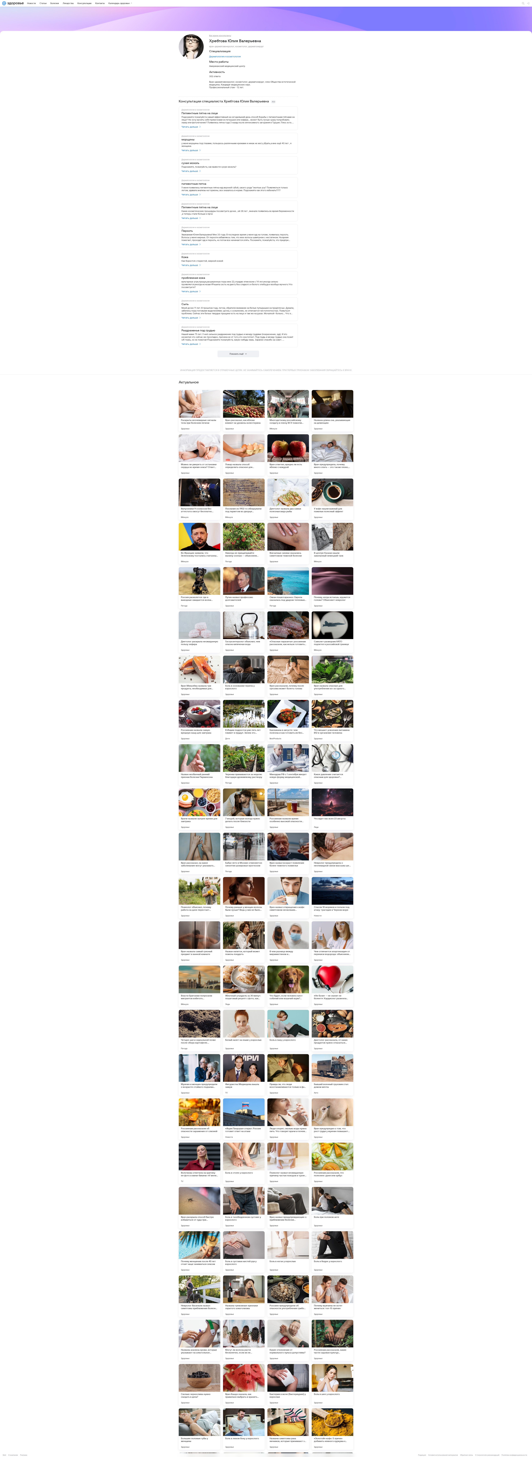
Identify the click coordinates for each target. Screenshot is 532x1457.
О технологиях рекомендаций (487, 1455)
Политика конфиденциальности (514, 1455)
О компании (13, 1455)
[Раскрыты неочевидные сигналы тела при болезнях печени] (199, 411)
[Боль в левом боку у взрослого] (244, 1429)
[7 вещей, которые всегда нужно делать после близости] (244, 809)
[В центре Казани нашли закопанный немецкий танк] (332, 543)
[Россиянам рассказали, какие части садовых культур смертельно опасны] (332, 1340)
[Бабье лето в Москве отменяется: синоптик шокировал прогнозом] (244, 853)
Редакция (422, 1455)
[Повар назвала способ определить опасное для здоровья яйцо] (244, 455)
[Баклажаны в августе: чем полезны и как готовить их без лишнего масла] (288, 720)
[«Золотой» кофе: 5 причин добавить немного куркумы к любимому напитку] (332, 1429)
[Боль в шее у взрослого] (332, 1385)
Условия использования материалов (443, 1455)
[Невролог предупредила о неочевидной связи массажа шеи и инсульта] (332, 853)
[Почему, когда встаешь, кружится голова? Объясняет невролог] (332, 588)
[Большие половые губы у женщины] (199, 1429)
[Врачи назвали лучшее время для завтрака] (199, 809)
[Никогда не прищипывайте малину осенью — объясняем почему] (244, 543)
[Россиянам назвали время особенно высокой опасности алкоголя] (288, 809)
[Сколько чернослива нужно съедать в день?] (199, 1385)
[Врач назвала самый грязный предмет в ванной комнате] (199, 942)
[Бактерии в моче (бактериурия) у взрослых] (288, 1385)
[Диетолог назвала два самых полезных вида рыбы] (288, 499)
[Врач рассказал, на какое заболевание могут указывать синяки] (199, 853)
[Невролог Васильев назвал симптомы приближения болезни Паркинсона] (199, 1296)
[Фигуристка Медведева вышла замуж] (244, 1075)
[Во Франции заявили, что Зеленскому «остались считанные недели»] (199, 543)
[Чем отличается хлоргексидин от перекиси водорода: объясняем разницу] (332, 942)
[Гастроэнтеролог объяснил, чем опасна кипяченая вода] (244, 632)
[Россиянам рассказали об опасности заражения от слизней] (199, 1119)
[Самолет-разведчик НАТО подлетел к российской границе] (332, 632)
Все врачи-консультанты (220, 35)
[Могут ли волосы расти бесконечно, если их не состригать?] (244, 1340)
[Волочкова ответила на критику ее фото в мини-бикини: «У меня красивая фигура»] (199, 1163)
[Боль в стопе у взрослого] (244, 1163)
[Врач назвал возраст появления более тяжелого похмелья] (288, 853)
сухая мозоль (190, 163)
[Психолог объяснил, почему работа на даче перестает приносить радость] (199, 898)
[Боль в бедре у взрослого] (332, 1252)
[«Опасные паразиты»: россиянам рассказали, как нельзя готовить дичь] (288, 632)
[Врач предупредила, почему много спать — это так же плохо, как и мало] (332, 455)
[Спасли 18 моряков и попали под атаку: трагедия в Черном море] (332, 898)
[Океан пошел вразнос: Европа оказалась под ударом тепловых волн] (288, 588)
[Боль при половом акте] (332, 1207)
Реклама (23, 1455)
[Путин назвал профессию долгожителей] (244, 588)
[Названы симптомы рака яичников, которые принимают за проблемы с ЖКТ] (288, 1429)
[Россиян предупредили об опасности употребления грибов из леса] (288, 1296)
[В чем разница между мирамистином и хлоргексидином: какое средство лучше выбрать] (288, 942)
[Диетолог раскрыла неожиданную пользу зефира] (199, 632)
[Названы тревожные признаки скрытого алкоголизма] (244, 1296)
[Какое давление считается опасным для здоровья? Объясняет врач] (332, 765)
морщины (188, 139)
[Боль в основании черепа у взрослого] (244, 676)
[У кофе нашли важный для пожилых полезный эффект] (332, 499)
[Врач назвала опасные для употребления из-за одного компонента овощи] (332, 676)
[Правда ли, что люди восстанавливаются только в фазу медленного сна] (288, 1075)
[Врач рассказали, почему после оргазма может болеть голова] (288, 676)
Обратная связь (466, 1455)
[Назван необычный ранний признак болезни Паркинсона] (199, 765)
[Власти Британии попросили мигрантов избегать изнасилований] (199, 986)
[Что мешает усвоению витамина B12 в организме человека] (332, 720)
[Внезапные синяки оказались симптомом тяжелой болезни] (288, 543)
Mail (4, 1455)
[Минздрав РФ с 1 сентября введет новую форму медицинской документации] (288, 765)
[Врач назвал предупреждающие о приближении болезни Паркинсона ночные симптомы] (288, 1207)
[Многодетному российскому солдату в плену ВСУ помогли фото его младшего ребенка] (288, 411)
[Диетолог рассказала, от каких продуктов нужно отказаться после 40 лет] (332, 1030)
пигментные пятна (193, 183)
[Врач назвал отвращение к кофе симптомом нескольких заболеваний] (288, 898)
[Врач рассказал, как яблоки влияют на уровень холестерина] (244, 411)
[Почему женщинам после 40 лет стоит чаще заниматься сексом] (199, 1252)
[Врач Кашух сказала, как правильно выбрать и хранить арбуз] (244, 1385)
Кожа (184, 257)
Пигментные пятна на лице (199, 113)
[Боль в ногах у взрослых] (288, 1252)
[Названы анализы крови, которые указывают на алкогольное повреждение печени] (199, 1340)
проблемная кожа (193, 277)
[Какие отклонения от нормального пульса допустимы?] (288, 1340)
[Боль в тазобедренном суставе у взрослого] (244, 1207)
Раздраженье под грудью (198, 330)
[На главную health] (15, 3)
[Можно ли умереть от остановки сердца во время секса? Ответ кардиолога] (199, 455)
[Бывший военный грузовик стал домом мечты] (332, 1075)
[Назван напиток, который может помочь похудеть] (244, 942)
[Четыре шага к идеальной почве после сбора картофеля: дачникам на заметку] (199, 1030)
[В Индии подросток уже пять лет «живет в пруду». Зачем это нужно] (244, 720)
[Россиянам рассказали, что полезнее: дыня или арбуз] (332, 1163)
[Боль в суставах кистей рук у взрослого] (244, 1252)
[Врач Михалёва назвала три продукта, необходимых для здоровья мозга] (199, 676)
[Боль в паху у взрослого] (288, 1030)
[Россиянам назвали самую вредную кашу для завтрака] (199, 720)
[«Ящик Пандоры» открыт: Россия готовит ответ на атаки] (244, 1119)
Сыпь (185, 304)
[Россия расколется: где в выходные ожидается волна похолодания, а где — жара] (199, 588)
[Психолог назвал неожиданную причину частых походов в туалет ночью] (288, 1163)
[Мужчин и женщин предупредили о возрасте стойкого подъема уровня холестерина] (199, 1075)
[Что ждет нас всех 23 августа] (332, 809)
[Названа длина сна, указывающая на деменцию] (332, 411)
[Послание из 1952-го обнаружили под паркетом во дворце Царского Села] (244, 499)
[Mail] (4, 3)
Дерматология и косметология (225, 56)
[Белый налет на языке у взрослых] (244, 1030)
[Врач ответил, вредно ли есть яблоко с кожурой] (288, 455)
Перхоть (187, 230)
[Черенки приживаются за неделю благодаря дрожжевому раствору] (244, 765)
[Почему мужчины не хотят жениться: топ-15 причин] (332, 1296)
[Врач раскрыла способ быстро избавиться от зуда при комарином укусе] (199, 1207)
